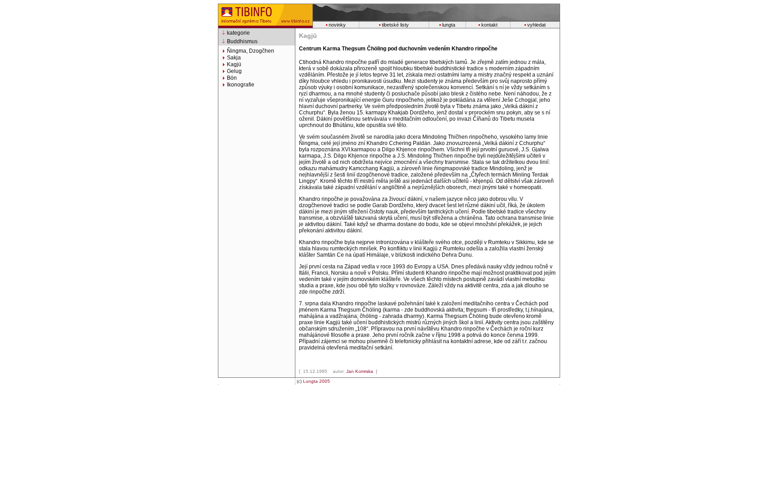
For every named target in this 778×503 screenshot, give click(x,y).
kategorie (238, 33)
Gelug (234, 71)
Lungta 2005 (316, 381)
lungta (448, 24)
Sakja (234, 57)
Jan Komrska (360, 371)
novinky (337, 24)
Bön (232, 78)
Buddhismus (242, 41)
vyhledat (536, 24)
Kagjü (234, 64)
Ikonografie (240, 85)
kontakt (489, 24)
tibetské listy (395, 24)
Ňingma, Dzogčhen (250, 51)
